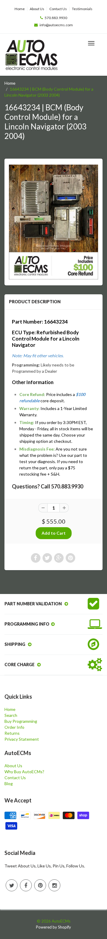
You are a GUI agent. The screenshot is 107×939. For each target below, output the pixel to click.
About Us (37, 9)
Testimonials (82, 9)
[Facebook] (26, 885)
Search (10, 715)
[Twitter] (12, 885)
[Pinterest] (40, 885)
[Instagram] (54, 885)
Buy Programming (20, 721)
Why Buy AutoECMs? (24, 771)
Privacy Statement (21, 739)
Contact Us (58, 9)
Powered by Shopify (53, 927)
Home (20, 9)
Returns (12, 733)
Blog (8, 783)
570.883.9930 (56, 18)
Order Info (14, 727)
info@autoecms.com (56, 25)
